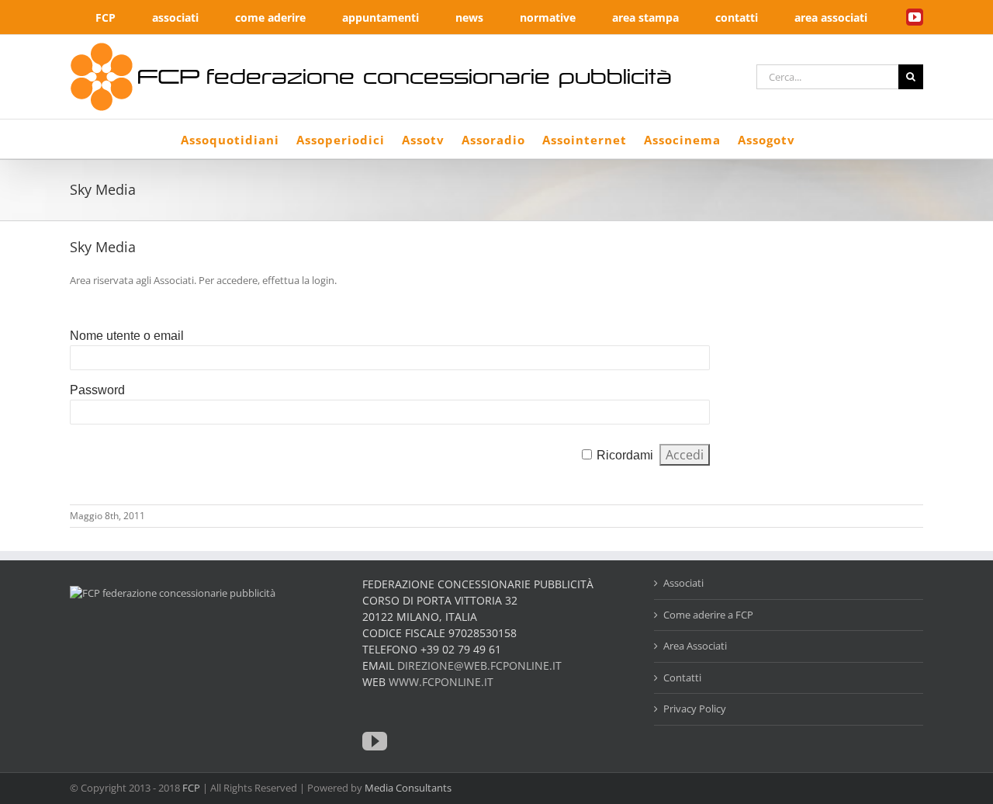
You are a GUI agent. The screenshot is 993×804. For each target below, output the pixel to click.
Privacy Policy (694, 709)
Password (97, 390)
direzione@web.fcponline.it (479, 665)
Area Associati (695, 646)
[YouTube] (374, 741)
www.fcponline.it (441, 681)
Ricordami (625, 455)
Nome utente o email (127, 335)
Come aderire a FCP (708, 615)
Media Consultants (408, 788)
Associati (683, 583)
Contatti (682, 677)
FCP (191, 788)
